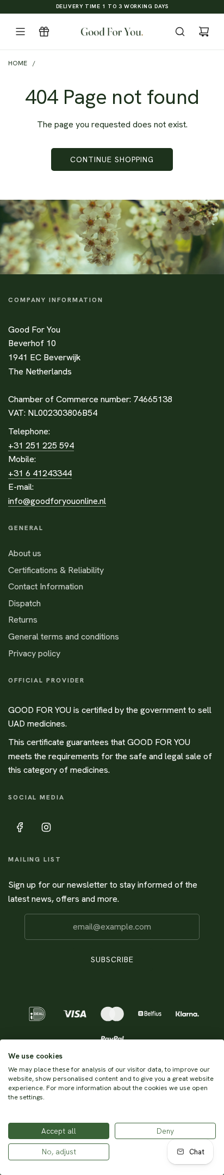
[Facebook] (20, 827)
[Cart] (204, 32)
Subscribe (112, 959)
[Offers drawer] (44, 32)
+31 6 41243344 (40, 473)
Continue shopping (112, 159)
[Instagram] (46, 827)
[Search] (180, 32)
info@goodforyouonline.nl (57, 501)
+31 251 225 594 (41, 445)
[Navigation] (20, 32)
